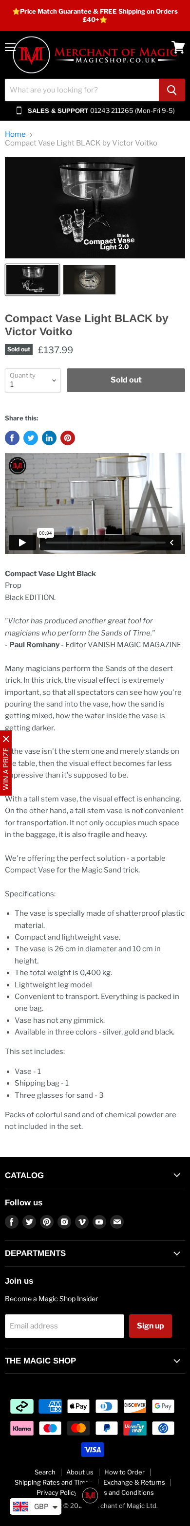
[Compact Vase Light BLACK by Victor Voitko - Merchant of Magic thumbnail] (32, 279)
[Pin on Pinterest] (67, 438)
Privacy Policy (57, 1492)
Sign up (150, 1325)
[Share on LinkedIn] (49, 438)
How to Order (124, 1472)
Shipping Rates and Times (54, 1482)
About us (80, 1472)
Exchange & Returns (134, 1482)
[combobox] (82, 90)
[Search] (172, 90)
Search (45, 1472)
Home (15, 134)
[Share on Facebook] (12, 438)
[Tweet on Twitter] (30, 438)
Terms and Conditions (121, 1492)
